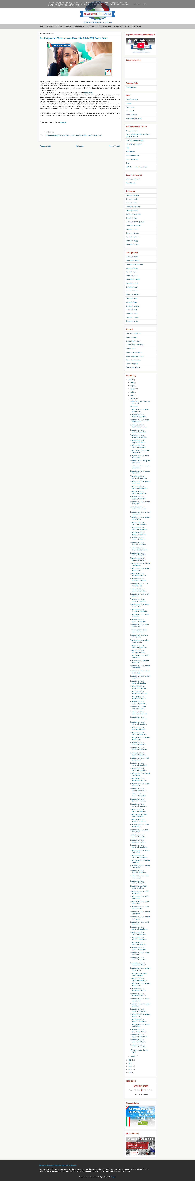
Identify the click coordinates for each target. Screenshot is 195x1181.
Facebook (63, 122)
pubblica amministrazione (89, 135)
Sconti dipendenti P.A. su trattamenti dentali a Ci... (138, 964)
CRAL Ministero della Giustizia (134, 140)
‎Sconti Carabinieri (131, 183)
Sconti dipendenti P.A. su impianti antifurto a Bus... (139, 410)
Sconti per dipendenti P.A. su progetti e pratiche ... (138, 815)
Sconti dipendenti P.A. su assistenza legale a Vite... (138, 882)
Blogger (113, 1177)
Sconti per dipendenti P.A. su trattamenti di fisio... (138, 631)
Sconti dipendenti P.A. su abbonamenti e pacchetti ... (139, 549)
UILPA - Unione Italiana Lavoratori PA (136, 167)
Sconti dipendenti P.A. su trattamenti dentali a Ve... (138, 995)
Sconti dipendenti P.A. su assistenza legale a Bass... (138, 836)
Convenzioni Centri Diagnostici (135, 222)
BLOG (127, 26)
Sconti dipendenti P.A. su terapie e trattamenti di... (140, 467)
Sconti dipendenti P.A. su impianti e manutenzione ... (140, 482)
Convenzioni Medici (131, 229)
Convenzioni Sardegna (132, 306)
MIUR (127, 148)
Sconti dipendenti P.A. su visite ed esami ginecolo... (140, 451)
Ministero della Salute (132, 155)
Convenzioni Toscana (132, 317)
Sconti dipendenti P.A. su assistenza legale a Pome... (139, 749)
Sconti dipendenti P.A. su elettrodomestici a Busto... (139, 610)
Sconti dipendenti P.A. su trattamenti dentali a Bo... (138, 989)
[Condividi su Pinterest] (53, 132)
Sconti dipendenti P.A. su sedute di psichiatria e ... (140, 861)
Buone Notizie (130, 107)
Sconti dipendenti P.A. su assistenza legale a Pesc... (138, 743)
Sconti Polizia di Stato (132, 179)
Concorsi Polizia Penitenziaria (135, 345)
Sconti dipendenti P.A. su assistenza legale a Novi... (138, 446)
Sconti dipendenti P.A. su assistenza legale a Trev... (138, 646)
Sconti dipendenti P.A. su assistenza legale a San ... (138, 723)
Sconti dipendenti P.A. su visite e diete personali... (139, 626)
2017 (130, 1069)
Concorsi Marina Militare (133, 341)
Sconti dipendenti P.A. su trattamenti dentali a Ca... (138, 574)
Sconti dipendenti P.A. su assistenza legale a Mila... (138, 523)
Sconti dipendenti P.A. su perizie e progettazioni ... (140, 656)
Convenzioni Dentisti (64, 135)
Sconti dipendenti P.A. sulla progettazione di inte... (138, 708)
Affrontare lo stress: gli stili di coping (139, 1051)
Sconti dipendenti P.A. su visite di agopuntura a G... (139, 759)
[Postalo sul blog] (48, 132)
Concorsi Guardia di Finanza (134, 352)
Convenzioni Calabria (132, 257)
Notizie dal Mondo (131, 115)
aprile (132, 392)
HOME (41, 26)
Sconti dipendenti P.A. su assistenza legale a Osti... (138, 754)
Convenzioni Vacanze (132, 237)
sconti (100, 135)
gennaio (133, 1056)
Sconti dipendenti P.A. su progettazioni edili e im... (138, 441)
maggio (133, 389)
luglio (132, 382)
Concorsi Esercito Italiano (133, 360)
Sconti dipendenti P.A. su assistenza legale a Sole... (138, 431)
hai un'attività (79, 26)
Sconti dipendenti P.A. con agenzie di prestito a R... (140, 462)
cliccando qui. (88, 93)
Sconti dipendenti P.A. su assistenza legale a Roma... (138, 487)
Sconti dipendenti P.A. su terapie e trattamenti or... (140, 472)
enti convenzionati (104, 26)
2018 (130, 1066)
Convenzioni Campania (132, 260)
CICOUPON (59, 26)
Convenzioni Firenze (132, 268)
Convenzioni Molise (76, 135)
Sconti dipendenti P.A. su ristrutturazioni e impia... (138, 651)
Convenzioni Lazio (131, 272)
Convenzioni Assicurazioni (133, 225)
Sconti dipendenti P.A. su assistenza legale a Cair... (138, 933)
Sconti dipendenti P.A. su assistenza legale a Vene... (138, 492)
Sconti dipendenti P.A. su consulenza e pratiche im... (138, 533)
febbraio (133, 398)
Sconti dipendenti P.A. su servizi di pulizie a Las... (140, 595)
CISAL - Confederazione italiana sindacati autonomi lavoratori (138, 135)
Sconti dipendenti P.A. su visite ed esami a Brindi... (140, 902)
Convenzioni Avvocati (132, 195)
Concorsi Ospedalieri (132, 364)
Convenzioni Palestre (132, 244)
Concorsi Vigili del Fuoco (133, 367)
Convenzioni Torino (131, 313)
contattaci (118, 26)
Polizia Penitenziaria (132, 159)
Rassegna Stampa (131, 87)
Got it (145, 4)
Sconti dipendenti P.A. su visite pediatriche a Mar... (139, 585)
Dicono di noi (136, 26)
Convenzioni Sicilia (131, 310)
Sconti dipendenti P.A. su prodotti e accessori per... (140, 1005)
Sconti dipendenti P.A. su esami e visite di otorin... (139, 457)
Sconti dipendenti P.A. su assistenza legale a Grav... (138, 477)
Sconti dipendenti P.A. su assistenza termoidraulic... (138, 426)
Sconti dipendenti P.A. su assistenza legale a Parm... (138, 979)
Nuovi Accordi (130, 111)
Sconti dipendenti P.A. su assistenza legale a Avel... (138, 810)
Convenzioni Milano (132, 287)
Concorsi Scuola (130, 348)
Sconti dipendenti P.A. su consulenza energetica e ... (138, 590)
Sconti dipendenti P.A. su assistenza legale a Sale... (138, 943)
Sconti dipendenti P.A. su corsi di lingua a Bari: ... (139, 923)
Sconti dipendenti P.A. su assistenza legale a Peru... (138, 682)
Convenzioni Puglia (131, 298)
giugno (133, 386)
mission (68, 26)
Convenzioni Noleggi (132, 241)
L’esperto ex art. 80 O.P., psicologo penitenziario (140, 402)
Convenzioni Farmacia (132, 233)
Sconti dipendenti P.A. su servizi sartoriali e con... (139, 877)
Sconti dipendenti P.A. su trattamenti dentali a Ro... (138, 697)
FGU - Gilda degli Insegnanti (134, 144)
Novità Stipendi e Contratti (134, 118)
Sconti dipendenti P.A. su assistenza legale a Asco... (138, 805)
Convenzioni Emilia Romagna (134, 264)
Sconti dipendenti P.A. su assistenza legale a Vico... (138, 733)
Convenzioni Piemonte (132, 294)
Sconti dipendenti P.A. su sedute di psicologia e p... (140, 564)
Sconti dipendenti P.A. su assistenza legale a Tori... (138, 538)
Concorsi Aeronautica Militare (134, 356)
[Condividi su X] (49, 132)
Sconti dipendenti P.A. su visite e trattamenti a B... (139, 892)
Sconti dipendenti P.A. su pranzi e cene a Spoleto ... (139, 636)
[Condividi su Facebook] (51, 132)
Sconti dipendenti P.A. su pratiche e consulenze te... (140, 513)
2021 (130, 380)
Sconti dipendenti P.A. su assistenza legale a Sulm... (138, 554)
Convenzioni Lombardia (133, 279)
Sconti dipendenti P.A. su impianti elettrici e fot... (139, 605)
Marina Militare (130, 152)
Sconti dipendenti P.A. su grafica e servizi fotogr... (140, 831)
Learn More (137, 4)
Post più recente (45, 146)
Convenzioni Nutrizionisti (133, 214)
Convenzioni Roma (131, 302)
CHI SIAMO (49, 26)
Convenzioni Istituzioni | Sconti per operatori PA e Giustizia (58, 1165)
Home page (80, 146)
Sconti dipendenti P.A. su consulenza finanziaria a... (138, 416)
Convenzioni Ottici (131, 218)
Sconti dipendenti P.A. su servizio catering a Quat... (139, 421)
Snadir (128, 163)
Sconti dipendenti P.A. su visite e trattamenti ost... (139, 825)
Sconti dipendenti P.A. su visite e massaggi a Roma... (139, 907)
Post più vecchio (114, 146)
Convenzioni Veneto (132, 321)
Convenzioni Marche (132, 283)
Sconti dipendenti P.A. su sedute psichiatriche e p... (139, 641)
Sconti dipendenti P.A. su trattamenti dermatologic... (139, 692)
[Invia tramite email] (46, 132)
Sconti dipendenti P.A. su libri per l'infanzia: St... (139, 615)
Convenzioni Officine (132, 203)
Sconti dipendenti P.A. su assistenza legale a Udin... (138, 498)
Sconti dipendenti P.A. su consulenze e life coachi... (138, 820)
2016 (130, 1073)
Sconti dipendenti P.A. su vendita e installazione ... (140, 503)
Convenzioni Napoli (131, 291)
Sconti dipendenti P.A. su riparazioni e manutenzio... (138, 559)
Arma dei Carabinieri (132, 131)
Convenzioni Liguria (131, 276)
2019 (130, 1063)
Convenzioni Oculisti (132, 210)
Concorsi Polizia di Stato (133, 333)
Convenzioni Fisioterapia (133, 206)
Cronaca (128, 103)
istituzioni (91, 26)
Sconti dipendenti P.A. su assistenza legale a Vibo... (138, 702)
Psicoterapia (134, 406)
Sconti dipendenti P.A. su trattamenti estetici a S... (138, 508)
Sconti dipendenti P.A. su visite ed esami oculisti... (140, 672)
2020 (130, 1060)
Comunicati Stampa (51, 135)
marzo (133, 395)
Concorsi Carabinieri (131, 337)
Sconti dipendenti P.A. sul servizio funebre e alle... (140, 661)
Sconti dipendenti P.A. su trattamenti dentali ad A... (138, 436)
